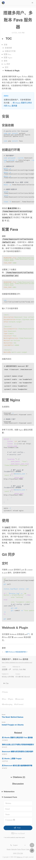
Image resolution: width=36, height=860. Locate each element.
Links (27, 849)
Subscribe (14, 849)
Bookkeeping (7, 704)
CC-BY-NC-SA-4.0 (23, 676)
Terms (19, 849)
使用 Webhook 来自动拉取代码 (16, 652)
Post (18, 828)
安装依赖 (8, 48)
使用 (5, 61)
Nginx (11, 699)
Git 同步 (7, 64)
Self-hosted (19, 704)
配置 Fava (7, 54)
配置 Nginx (8, 57)
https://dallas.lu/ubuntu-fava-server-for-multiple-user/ (17, 662)
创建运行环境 (10, 51)
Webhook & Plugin (12, 70)
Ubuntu (5, 692)
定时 (6, 67)
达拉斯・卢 (6, 669)
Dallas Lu (19, 857)
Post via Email (19, 833)
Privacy (23, 849)
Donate (9, 849)
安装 (5, 44)
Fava (4, 699)
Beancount (20, 699)
